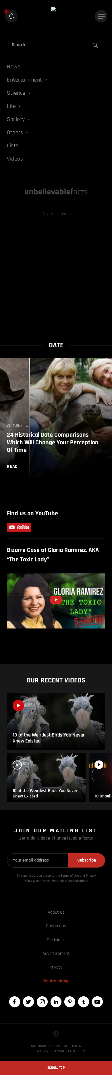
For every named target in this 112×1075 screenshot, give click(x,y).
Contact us (56, 926)
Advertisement (56, 954)
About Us (56, 912)
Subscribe (86, 860)
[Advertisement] (56, 273)
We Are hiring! (56, 981)
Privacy (56, 967)
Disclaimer (56, 940)
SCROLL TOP (56, 1068)
